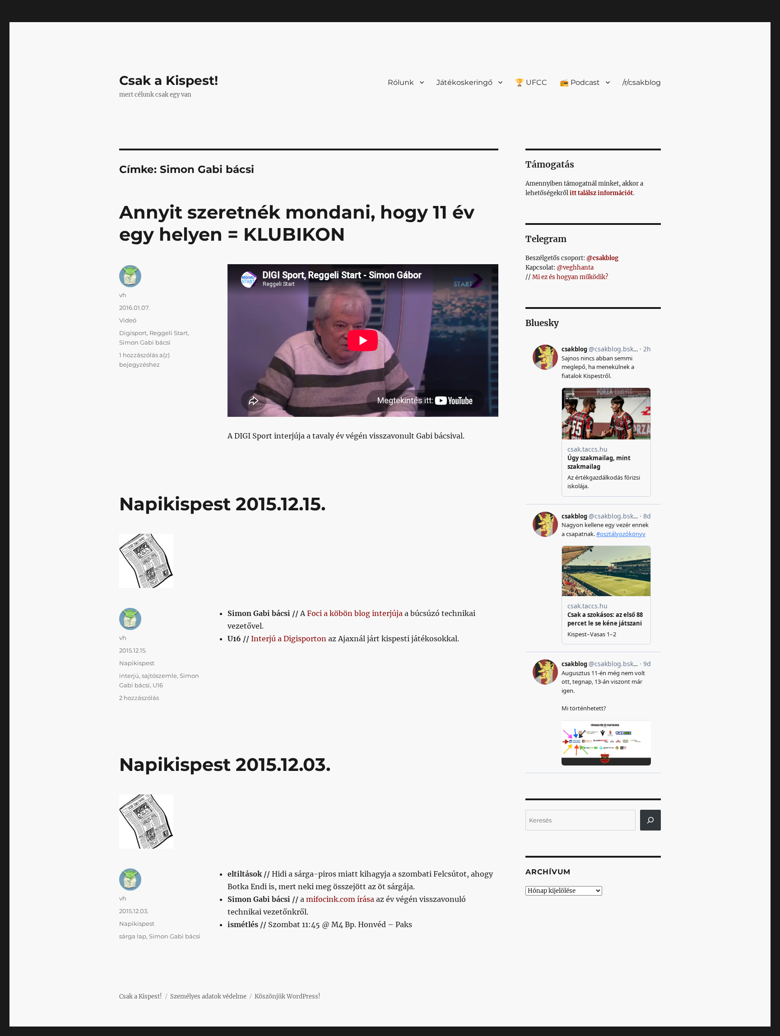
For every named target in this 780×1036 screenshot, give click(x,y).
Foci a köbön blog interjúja (355, 613)
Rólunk (401, 82)
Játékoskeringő (464, 82)
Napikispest (136, 663)
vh (122, 295)
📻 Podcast (580, 82)
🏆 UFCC (531, 82)
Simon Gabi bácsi (145, 342)
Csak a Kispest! (168, 80)
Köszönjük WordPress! (287, 996)
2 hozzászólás (139, 697)
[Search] (650, 820)
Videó (127, 320)
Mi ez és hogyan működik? (570, 277)
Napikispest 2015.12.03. (224, 764)
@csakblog (602, 258)
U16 (158, 685)
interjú (129, 675)
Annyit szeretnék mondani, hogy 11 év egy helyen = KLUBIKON (296, 223)
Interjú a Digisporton (288, 638)
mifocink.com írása (340, 899)
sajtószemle (159, 675)
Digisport (133, 332)
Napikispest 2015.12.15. (222, 504)
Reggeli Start (168, 332)
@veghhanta (575, 267)
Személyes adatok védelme (208, 996)
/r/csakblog (641, 82)
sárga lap (132, 936)
